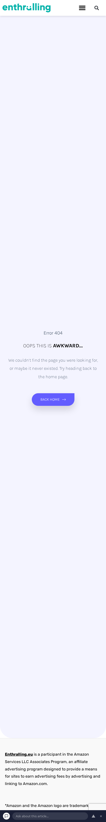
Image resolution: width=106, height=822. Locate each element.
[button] (82, 7)
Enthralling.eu (19, 754)
